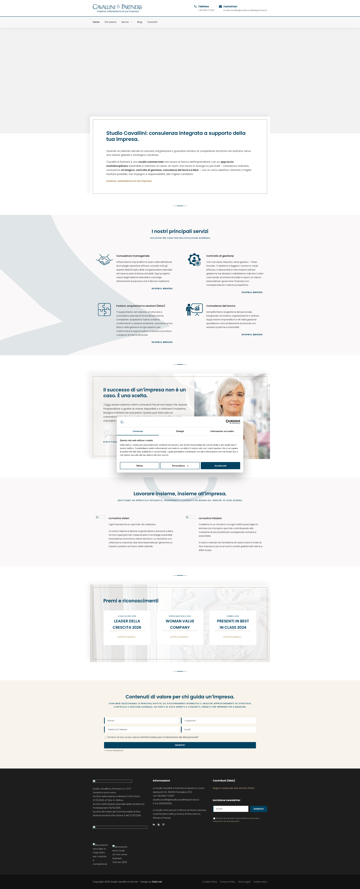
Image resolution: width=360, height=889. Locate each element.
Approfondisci (126, 637)
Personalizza (178, 465)
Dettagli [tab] (180, 431)
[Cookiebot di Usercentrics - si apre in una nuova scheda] (228, 422)
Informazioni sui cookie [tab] (222, 431)
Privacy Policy (227, 881)
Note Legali (244, 881)
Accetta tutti (220, 465)
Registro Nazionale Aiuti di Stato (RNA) (234, 788)
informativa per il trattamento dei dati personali (171, 737)
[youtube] (159, 824)
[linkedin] (154, 824)
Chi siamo (110, 22)
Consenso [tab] (138, 431)
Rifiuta (139, 465)
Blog (139, 22)
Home (96, 22)
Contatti (152, 22)
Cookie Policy (209, 881)
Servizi (125, 22)
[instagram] (163, 824)
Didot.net (157, 881)
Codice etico (260, 881)
